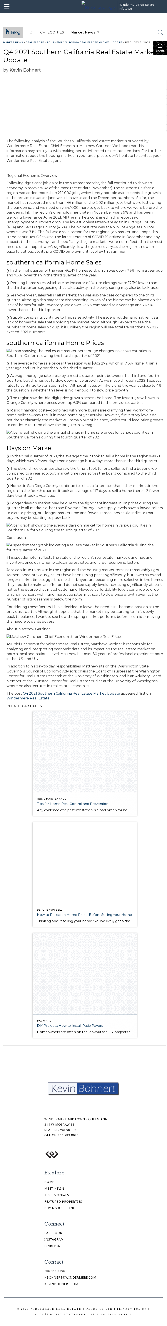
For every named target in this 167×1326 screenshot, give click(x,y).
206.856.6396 (54, 1271)
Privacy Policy (132, 1309)
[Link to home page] (98, 6)
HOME (49, 1182)
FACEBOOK (53, 1233)
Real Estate (35, 42)
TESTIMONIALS (56, 1195)
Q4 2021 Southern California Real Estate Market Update (71, 693)
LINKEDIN (52, 1246)
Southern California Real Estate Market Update (84, 42)
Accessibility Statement (60, 1314)
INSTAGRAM (54, 1239)
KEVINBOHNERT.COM (61, 1284)
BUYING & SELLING (59, 1208)
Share (160, 50)
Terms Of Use (99, 1309)
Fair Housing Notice (111, 1314)
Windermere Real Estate (28, 698)
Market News (13, 42)
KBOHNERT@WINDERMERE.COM (70, 1277)
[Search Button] (160, 32)
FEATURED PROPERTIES (63, 1201)
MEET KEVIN (54, 1188)
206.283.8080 (68, 1135)
